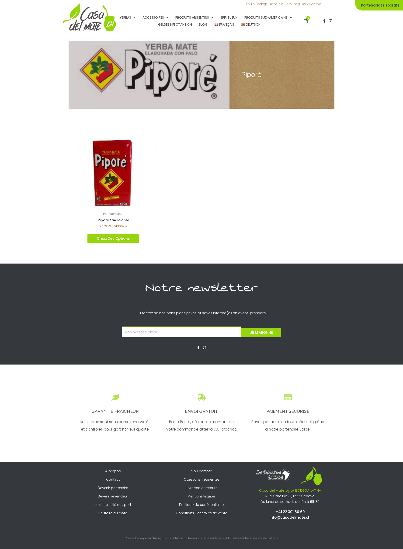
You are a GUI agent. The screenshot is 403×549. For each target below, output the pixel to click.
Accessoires (153, 17)
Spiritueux (228, 17)
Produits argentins (192, 17)
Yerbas (125, 17)
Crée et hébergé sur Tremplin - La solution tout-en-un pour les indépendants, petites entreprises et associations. (201, 538)
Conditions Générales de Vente (201, 513)
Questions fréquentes (201, 479)
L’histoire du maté (112, 513)
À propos (113, 471)
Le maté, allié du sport (112, 505)
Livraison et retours (201, 488)
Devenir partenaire (112, 488)
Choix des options (113, 238)
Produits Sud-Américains (266, 17)
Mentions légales (201, 496)
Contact (113, 479)
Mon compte (201, 471)
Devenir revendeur (112, 496)
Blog (203, 24)
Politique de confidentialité (201, 505)
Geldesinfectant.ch (175, 24)
